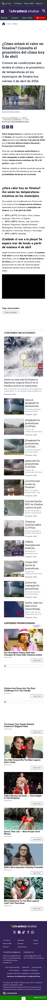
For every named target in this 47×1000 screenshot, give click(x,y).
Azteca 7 (39, 3)
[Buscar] (44, 11)
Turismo (15, 18)
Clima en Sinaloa (10, 312)
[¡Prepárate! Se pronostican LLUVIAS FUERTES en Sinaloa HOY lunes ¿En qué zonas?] (14, 427)
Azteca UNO (29, 3)
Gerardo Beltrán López (20, 122)
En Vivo (42, 18)
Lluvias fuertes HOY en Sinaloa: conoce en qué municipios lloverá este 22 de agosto (34, 509)
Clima (9, 24)
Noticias (4, 18)
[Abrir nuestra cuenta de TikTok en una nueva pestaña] (23, 932)
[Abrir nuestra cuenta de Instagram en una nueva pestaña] (19, 932)
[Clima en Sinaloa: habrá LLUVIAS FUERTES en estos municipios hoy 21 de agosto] (14, 528)
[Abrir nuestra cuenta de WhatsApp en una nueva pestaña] (32, 932)
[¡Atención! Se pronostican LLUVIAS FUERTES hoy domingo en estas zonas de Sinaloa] (14, 468)
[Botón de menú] (2, 11)
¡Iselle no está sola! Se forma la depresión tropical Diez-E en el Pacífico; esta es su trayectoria (21, 382)
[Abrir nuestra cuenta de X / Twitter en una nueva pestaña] (14, 932)
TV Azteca (18, 3)
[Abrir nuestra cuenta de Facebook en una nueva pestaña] (28, 932)
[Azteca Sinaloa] (23, 11)
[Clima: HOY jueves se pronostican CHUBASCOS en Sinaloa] (14, 569)
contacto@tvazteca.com (32, 956)
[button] (24, 998)
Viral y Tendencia (29, 18)
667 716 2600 (28, 958)
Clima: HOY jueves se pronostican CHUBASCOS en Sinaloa (34, 568)
